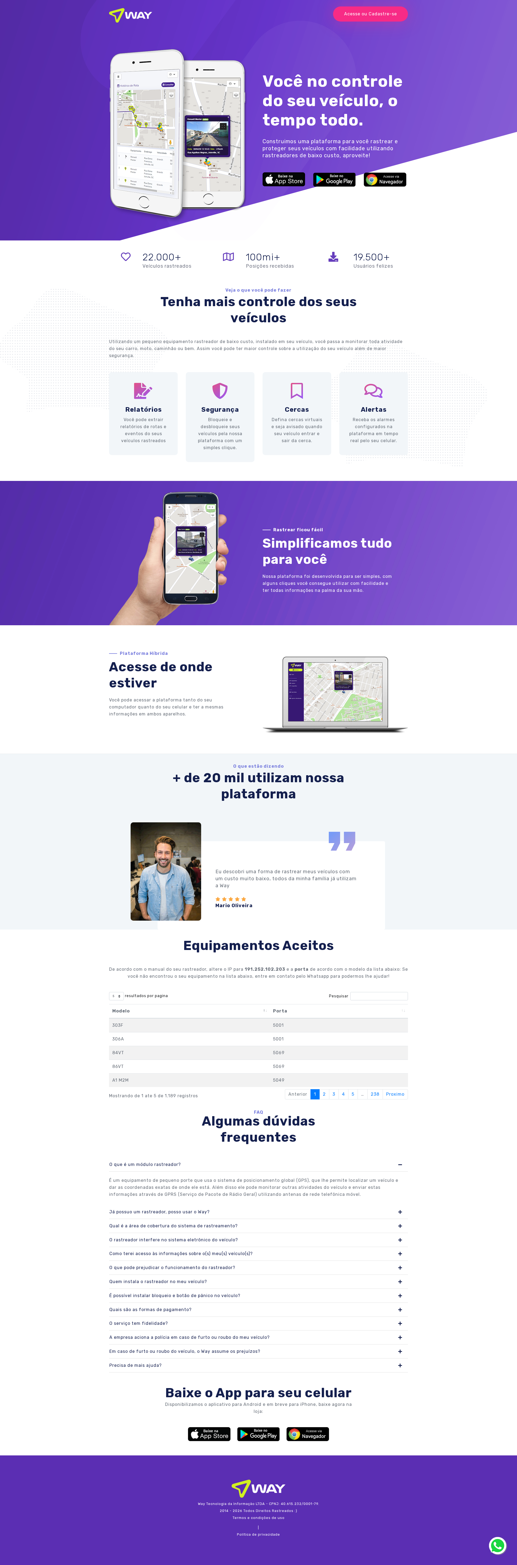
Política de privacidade (258, 1534)
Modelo (121, 1011)
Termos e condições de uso (259, 1518)
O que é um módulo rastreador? (145, 1164)
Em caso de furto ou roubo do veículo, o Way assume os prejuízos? (184, 1351)
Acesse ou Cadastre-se (370, 13)
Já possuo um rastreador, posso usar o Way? (159, 1211)
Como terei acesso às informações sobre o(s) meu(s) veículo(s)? (181, 1253)
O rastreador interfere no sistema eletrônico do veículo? (173, 1239)
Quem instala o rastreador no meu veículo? (158, 1281)
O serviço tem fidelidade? (138, 1323)
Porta (280, 1011)
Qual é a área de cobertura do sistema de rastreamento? (173, 1225)
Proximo (395, 1094)
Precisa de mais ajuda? (135, 1365)
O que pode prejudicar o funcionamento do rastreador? (172, 1267)
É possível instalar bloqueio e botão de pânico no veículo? (174, 1295)
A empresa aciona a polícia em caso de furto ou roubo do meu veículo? (189, 1337)
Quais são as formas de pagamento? (150, 1309)
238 (375, 1094)
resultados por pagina (146, 996)
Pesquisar (338, 996)
